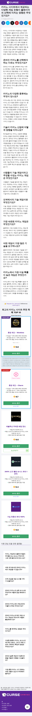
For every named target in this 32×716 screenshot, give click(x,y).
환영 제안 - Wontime (16, 333)
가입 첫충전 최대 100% (16, 517)
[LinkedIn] (21, 23)
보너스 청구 (16, 353)
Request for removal (13, 303)
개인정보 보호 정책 (7, 705)
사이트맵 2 (4, 709)
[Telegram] (26, 23)
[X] (12, 23)
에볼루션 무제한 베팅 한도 (16, 426)
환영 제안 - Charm (16, 385)
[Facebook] (3, 23)
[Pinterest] (17, 23)
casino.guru (16, 305)
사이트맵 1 (4, 707)
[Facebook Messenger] (8, 23)
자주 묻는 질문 (5, 703)
